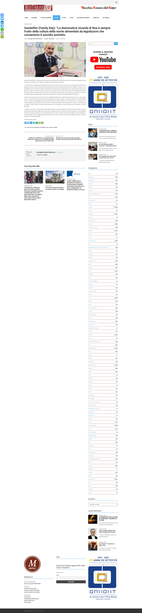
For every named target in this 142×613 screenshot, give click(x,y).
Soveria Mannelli (92, 435)
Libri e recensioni (92, 308)
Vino (89, 482)
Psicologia (90, 361)
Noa (47, 127)
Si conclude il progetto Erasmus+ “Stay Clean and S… (108, 145)
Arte (89, 197)
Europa (90, 267)
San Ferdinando (92, 405)
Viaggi (89, 475)
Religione (90, 368)
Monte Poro (91, 324)
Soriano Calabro (92, 432)
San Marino (91, 412)
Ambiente (90, 183)
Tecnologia (91, 455)
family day (36, 127)
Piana (89, 345)
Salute (89, 392)
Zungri (89, 492)
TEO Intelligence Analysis (94, 459)
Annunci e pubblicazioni (94, 193)
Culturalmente (91, 240)
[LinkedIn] (2, 22)
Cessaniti (90, 217)
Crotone (90, 234)
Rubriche (96, 17)
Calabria (34, 17)
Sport (72, 17)
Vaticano (90, 472)
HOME (26, 17)
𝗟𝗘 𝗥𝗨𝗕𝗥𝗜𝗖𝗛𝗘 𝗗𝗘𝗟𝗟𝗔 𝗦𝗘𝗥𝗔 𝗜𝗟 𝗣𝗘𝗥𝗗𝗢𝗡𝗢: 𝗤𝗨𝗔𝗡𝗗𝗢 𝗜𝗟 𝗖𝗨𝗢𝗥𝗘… (108, 518)
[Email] (2, 33)
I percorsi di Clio (92, 291)
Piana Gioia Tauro (92, 348)
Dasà (89, 244)
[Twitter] (2, 18)
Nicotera (90, 334)
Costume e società (92, 227)
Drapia (89, 251)
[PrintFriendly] (2, 36)
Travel (89, 462)
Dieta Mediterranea (83, 17)
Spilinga (90, 439)
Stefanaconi (91, 445)
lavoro (89, 304)
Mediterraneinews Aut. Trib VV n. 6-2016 (33, 610)
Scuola (89, 422)
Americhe (90, 190)
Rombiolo (90, 381)
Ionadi (89, 294)
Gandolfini (42, 127)
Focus (89, 277)
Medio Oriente (91, 314)
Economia (90, 254)
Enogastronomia (92, 261)
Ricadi (89, 371)
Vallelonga (90, 469)
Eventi (89, 271)
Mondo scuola (91, 321)
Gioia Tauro (91, 287)
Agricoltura (91, 177)
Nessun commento (49, 38)
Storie (89, 449)
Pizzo (89, 351)
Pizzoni (90, 355)
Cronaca (90, 230)
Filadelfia (90, 274)
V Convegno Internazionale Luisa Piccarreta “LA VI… (107, 157)
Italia (56, 17)
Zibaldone (90, 489)
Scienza (90, 418)
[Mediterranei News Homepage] (32, 564)
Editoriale (106, 17)
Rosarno (90, 385)
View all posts (59, 152)
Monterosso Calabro (93, 328)
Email (57, 575)
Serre (89, 428)
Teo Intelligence (46, 17)
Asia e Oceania (91, 200)
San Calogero (91, 395)
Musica (90, 331)
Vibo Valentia (91, 479)
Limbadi (90, 311)
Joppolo (90, 301)
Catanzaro (90, 214)
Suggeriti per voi (92, 452)
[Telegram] (2, 26)
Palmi (89, 338)
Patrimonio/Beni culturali (94, 341)
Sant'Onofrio (91, 415)
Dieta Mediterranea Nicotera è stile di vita (98, 247)
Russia (89, 388)
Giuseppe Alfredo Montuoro (35, 38)
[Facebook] (2, 15)
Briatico (90, 204)
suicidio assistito (52, 127)
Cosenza (90, 224)
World (89, 486)
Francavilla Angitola (93, 281)
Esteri (64, 17)
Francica (90, 284)
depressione (30, 127)
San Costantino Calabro (94, 402)
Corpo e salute (91, 220)
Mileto (89, 318)
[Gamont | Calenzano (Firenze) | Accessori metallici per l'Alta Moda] (103, 97)
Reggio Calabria (92, 365)
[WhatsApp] (2, 29)
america (90, 187)
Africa (89, 173)
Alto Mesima (91, 180)
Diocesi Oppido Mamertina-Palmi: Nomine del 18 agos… (107, 531)
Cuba (89, 237)
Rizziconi (90, 378)
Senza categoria (92, 425)
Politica (90, 358)
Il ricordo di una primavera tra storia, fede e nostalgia (55, 188)
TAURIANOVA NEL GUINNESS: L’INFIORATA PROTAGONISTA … (108, 132)
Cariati (89, 210)
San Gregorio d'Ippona (93, 408)
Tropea (90, 465)
